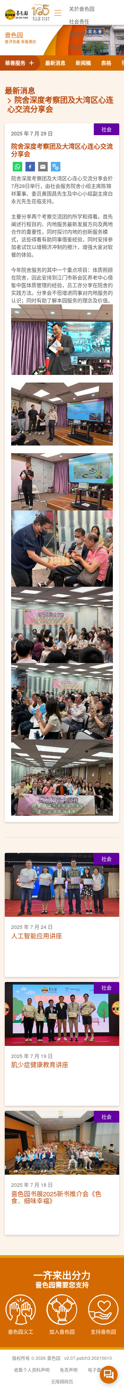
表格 (106, 62)
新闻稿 (83, 62)
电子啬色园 (99, 1369)
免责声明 (69, 1369)
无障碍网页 (62, 1381)
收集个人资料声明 (32, 1369)
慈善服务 (16, 62)
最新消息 (55, 62)
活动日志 (79, 47)
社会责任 (79, 21)
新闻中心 (79, 34)
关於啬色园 (81, 8)
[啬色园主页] (17, 12)
